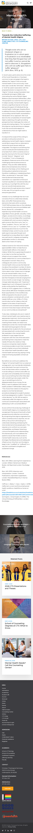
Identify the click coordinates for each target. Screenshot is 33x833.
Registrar (4, 741)
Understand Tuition (8, 737)
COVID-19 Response (8, 724)
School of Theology (8, 751)
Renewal (4, 699)
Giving (4, 701)
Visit (3, 733)
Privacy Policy (12, 827)
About (4, 707)
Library (4, 714)
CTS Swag (5, 716)
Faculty (4, 759)
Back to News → (7, 31)
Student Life (5, 694)
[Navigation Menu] (31, 3)
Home (4, 688)
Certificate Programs (8, 755)
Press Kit (4, 720)
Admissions (5, 690)
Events (4, 705)
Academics (5, 692)
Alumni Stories (9, 564)
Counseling (11, 11)
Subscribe (8, 788)
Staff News (21, 11)
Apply (4, 735)
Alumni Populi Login (8, 722)
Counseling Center (7, 712)
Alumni (4, 697)
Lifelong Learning (7, 757)
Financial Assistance (8, 739)
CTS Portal (5, 718)
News (3, 703)
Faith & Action (6, 709)
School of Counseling (8, 753)
